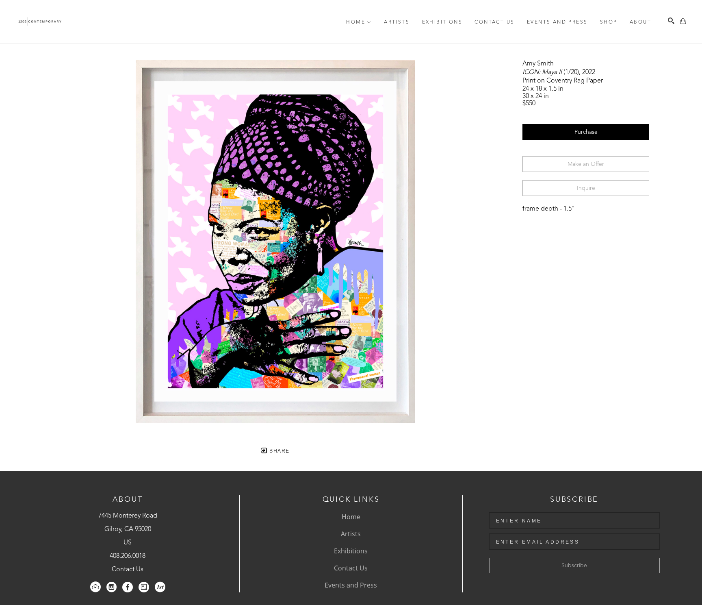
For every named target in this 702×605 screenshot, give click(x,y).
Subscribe (574, 565)
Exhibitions (351, 550)
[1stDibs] (160, 587)
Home (351, 516)
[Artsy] (144, 587)
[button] (358, 22)
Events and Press (351, 585)
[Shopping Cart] (683, 21)
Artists (351, 533)
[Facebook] (127, 587)
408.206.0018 (127, 556)
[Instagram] (111, 587)
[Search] (671, 20)
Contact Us (127, 569)
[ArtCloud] (95, 587)
